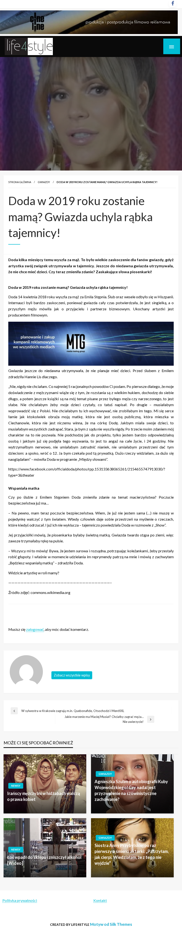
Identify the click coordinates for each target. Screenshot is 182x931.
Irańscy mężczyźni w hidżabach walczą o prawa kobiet (43, 796)
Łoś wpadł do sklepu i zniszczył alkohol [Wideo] (44, 860)
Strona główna (19, 182)
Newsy (15, 785)
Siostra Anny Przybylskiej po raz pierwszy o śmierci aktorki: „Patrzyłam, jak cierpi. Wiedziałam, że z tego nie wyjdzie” (132, 854)
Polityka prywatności (19, 900)
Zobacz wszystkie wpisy (72, 675)
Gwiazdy (44, 182)
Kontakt (100, 900)
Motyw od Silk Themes (111, 924)
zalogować (35, 629)
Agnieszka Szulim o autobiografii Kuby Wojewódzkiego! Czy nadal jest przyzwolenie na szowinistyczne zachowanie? (131, 790)
